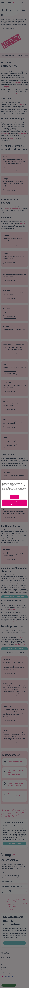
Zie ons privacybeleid (7, 492)
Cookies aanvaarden (14, 504)
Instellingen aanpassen (14, 496)
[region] (14, 494)
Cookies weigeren (14, 501)
